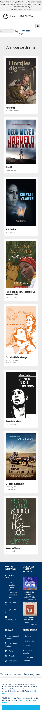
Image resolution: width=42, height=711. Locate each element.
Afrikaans (26, 30)
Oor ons (27, 636)
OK (21, 707)
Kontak (27, 646)
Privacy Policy (23, 700)
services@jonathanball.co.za (16, 619)
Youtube (12, 656)
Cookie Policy (24, 691)
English (21, 33)
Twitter (11, 651)
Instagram (13, 661)
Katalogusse (29, 641)
